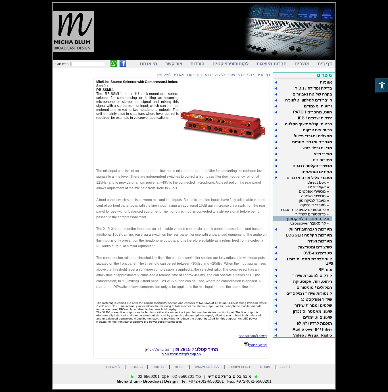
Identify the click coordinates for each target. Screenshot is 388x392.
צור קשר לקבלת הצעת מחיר (181, 354)
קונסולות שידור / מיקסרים (309, 293)
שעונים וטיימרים (317, 317)
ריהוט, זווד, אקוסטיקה (312, 281)
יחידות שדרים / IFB (315, 118)
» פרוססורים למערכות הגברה (304, 209)
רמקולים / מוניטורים (314, 287)
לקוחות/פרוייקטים (230, 63)
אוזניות (326, 82)
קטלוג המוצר (258, 345)
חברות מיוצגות (271, 63)
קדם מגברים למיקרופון (174, 74)
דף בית (325, 63)
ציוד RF (325, 269)
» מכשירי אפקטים (314, 191)
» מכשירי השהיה (315, 196)
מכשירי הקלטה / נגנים (312, 165)
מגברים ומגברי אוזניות (312, 142)
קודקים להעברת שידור (312, 275)
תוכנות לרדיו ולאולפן (313, 323)
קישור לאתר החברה (253, 336)
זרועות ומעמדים (318, 106)
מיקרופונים (322, 159)
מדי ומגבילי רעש (317, 148)
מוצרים (302, 63)
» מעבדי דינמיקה (314, 205)
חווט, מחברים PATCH (312, 112)
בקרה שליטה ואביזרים (312, 94)
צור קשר (173, 63)
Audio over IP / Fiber (312, 329)
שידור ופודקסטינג (316, 299)
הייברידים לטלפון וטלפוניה (308, 100)
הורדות (197, 63)
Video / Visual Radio (312, 335)
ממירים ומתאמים (316, 171)
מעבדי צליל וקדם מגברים (309, 177)
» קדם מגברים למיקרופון (308, 218)
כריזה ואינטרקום (317, 130)
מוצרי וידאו (322, 154)
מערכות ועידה (319, 241)
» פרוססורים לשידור (312, 214)
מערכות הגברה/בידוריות (310, 229)
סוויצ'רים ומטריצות (315, 247)
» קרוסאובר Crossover (309, 223)
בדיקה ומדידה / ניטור (313, 88)
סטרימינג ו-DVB (317, 253)
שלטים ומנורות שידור (313, 305)
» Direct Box (318, 182)
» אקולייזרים (318, 186)
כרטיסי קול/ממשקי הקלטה (308, 124)
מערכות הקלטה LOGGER (309, 235)
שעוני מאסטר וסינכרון (312, 311)
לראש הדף (112, 367)
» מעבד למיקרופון (314, 200)
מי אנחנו (148, 63)
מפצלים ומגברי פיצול (313, 136)
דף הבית (263, 74)
